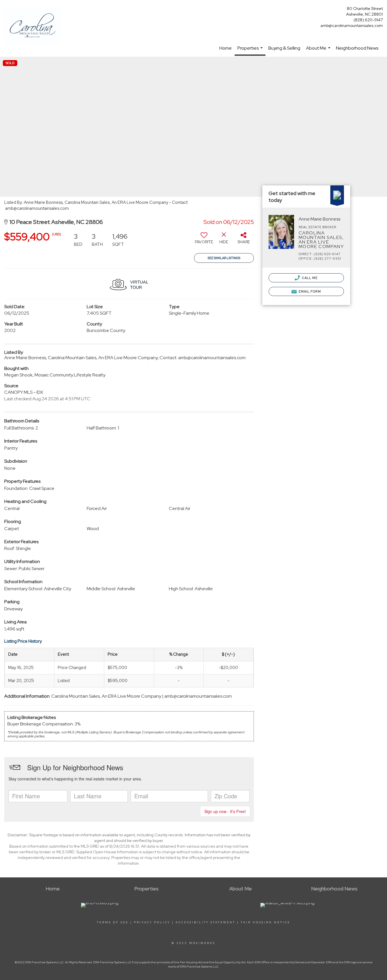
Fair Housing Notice (265, 922)
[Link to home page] (34, 26)
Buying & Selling (284, 48)
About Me (319, 51)
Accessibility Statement (205, 922)
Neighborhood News (357, 48)
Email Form (309, 291)
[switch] (204, 240)
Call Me (309, 278)
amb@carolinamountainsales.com (351, 25)
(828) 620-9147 (368, 19)
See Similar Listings (224, 258)
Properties (250, 50)
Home (225, 48)
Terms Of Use (113, 922)
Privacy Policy (152, 922)
